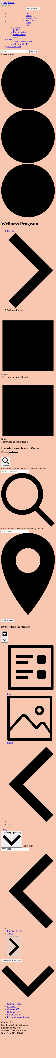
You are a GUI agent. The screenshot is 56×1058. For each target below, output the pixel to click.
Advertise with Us (20, 44)
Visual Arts (30, 20)
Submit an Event (14, 46)
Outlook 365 (13, 1009)
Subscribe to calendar (11, 961)
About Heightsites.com (22, 42)
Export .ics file (14, 1014)
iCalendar (11, 1006)
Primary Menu (33, 8)
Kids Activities (19, 32)
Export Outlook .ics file (18, 1017)
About (9, 39)
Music (28, 25)
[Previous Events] (31, 821)
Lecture (16, 30)
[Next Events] (8, 824)
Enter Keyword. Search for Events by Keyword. (24, 468)
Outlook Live (13, 1012)
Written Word (31, 18)
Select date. (28, 846)
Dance (28, 23)
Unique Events (19, 35)
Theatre (16, 27)
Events (29, 15)
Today (4, 829)
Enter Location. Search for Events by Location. (23, 528)
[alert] (28, 346)
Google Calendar (15, 1004)
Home (28, 13)
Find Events (7, 621)
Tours (15, 37)
